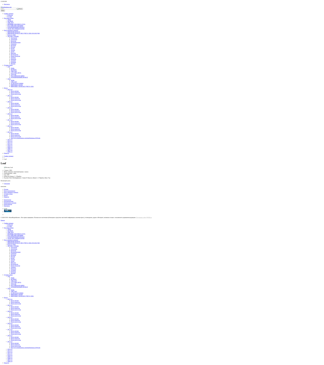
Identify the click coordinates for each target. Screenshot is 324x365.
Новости (6, 153)
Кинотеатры (7, 200)
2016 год (9, 126)
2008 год (9, 148)
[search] (20, 9)
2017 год (9, 120)
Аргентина (14, 39)
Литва (12, 51)
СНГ (8, 66)
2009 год (9, 147)
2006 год (9, 151)
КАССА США (11, 35)
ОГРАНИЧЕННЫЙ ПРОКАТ (16, 27)
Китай (12, 48)
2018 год (9, 113)
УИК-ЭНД (10, 22)
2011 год (9, 144)
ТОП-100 (13, 74)
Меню (2, 10)
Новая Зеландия (15, 56)
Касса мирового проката (11, 30)
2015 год (9, 132)
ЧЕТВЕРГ (10, 21)
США (9, 79)
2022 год (9, 89)
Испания (13, 45)
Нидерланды (14, 54)
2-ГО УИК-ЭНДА (16, 73)
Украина (13, 57)
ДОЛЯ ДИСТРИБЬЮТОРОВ (15, 29)
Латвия (13, 50)
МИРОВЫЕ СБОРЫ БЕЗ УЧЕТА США (22, 86)
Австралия (14, 38)
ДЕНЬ (9, 19)
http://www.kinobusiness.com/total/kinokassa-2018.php (25, 138)
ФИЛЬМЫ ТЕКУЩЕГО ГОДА (16, 24)
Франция (13, 59)
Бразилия (13, 41)
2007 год (9, 150)
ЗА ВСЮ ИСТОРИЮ (17, 83)
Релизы (6, 189)
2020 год (9, 101)
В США (9, 16)
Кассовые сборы (9, 18)
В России (10, 15)
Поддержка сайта (141, 217)
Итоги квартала (15, 92)
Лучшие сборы (8, 65)
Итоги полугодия (16, 94)
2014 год (9, 139)
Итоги (6, 88)
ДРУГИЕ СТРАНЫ (13, 36)
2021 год (9, 95)
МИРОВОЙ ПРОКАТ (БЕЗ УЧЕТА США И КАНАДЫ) (23, 33)
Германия (13, 44)
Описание (7, 183)
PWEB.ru (149, 217)
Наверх (3, 220)
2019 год (9, 107)
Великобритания (15, 42)
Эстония (13, 60)
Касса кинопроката (9, 191)
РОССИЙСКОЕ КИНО (17, 76)
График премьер (8, 13)
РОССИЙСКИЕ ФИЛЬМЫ (15, 25)
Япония (13, 63)
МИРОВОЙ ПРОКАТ (13, 32)
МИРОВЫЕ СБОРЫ (17, 85)
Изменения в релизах (10, 203)
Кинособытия (8, 204)
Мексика (13, 53)
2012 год (9, 142)
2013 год (9, 141)
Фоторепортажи (8, 201)
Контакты (7, 4)
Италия (13, 47)
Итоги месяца (15, 91)
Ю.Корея (13, 62)
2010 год (9, 145)
